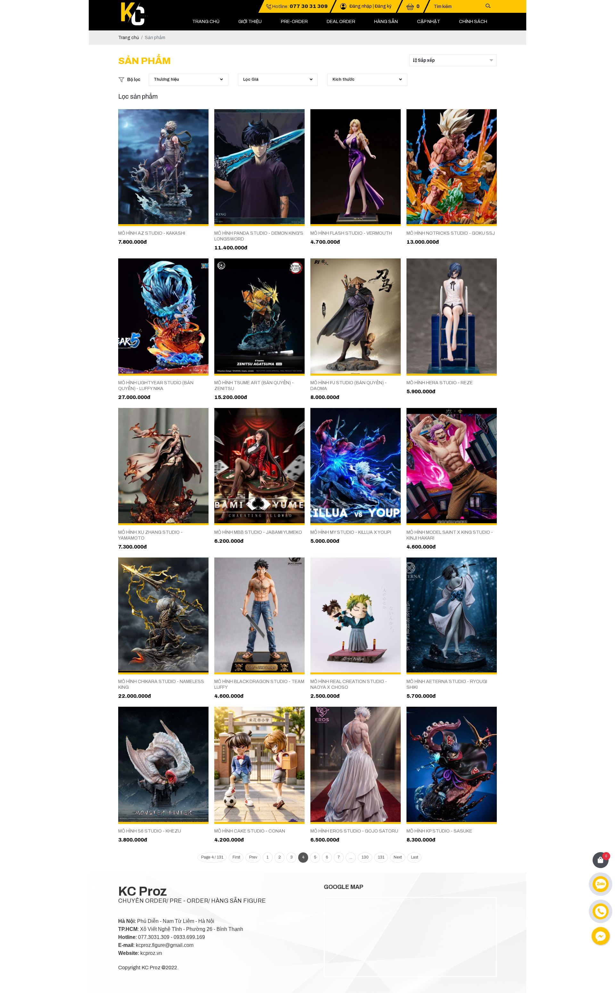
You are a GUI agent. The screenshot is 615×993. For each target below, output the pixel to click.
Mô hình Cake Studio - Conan (249, 831)
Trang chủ (205, 21)
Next (398, 857)
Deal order (341, 21)
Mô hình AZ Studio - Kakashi (151, 233)
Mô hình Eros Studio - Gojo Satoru (354, 831)
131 (381, 857)
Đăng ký (383, 6)
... (350, 857)
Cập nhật (428, 21)
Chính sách (473, 21)
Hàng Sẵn (386, 21)
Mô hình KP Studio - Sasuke (439, 831)
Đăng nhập (360, 6)
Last (414, 857)
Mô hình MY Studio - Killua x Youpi (350, 532)
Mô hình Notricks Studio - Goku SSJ (450, 233)
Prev (253, 857)
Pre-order (294, 21)
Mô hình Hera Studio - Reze (439, 382)
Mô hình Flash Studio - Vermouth (351, 233)
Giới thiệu (250, 21)
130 (365, 857)
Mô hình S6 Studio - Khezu (149, 831)
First (236, 857)
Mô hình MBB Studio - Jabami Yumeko (258, 532)
